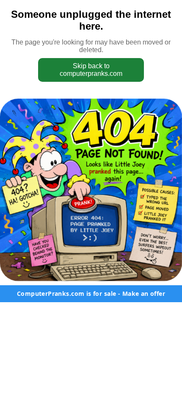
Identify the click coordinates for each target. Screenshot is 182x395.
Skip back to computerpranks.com (91, 69)
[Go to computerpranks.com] (91, 190)
